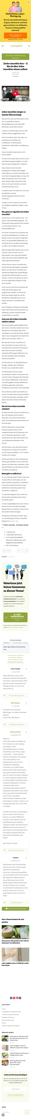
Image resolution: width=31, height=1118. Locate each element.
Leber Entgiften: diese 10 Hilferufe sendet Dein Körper (15, 958)
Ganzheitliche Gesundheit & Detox (11, 1011)
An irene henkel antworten (16, 695)
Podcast (4, 1023)
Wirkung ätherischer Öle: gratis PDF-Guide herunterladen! (18, 1063)
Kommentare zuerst (20, 643)
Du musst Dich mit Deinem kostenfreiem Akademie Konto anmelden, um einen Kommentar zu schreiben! (15, 659)
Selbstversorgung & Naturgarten (10, 1025)
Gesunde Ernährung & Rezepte (10, 1014)
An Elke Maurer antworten (16, 724)
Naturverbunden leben (8, 1020)
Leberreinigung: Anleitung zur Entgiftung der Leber (19, 1054)
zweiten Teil (14, 521)
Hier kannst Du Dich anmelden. (15, 627)
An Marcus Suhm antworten (16, 850)
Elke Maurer (15, 703)
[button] (3, 1115)
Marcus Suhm (15, 732)
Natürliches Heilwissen (8, 1017)
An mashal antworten (16, 902)
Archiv (4, 1009)
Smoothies (15, 76)
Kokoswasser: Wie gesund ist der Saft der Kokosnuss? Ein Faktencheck (15, 935)
